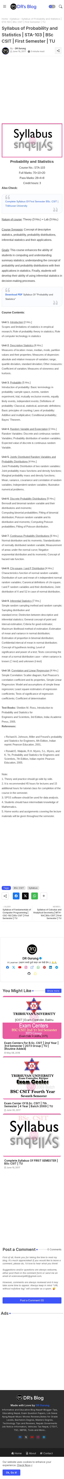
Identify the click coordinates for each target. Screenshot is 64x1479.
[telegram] (56, 967)
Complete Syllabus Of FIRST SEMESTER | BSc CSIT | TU (31, 1162)
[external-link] (32, 967)
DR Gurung (31, 958)
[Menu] (4, 6)
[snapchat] (35, 973)
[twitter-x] (26, 1437)
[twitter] (13, 967)
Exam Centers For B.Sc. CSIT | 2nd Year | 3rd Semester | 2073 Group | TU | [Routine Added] (31, 1046)
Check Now (23, 1465)
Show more (53, 990)
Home (5, 18)
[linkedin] (50, 967)
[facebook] (7, 967)
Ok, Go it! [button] (11, 1472)
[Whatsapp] (34, 896)
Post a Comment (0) (32, 1300)
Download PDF (14, 294)
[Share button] (43, 896)
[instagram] (26, 967)
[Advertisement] (32, 91)
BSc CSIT (19, 888)
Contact (48, 1453)
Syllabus (14, 18)
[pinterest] (44, 967)
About (32, 1453)
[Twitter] (25, 896)
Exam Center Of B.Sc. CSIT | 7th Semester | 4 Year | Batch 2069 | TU (28, 1105)
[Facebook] (16, 896)
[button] (52, 6)
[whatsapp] (38, 967)
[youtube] (19, 967)
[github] (29, 973)
